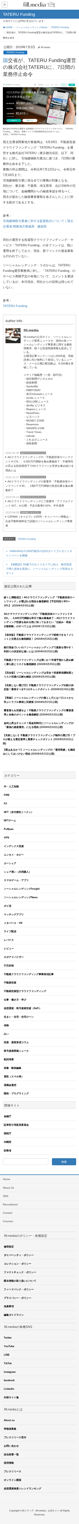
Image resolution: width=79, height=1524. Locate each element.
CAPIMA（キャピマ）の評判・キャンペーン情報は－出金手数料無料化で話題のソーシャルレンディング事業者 (38, 521)
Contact (7, 1212)
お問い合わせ (11, 1445)
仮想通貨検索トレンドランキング (22, 1488)
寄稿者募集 (10, 1428)
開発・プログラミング (16, 1093)
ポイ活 (7, 905)
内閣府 (7, 1142)
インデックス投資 (14, 846)
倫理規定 (9, 1246)
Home (6, 1179)
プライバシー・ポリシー (17, 1298)
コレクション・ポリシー (17, 1263)
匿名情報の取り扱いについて (20, 1280)
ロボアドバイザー (14, 957)
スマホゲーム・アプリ (16, 880)
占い (6, 1033)
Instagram (10, 1371)
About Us (8, 1187)
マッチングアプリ (14, 914)
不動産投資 (10, 982)
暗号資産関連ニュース (16, 1050)
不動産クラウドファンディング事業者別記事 (29, 974)
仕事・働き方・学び (15, 999)
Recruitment (10, 1204)
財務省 (7, 1150)
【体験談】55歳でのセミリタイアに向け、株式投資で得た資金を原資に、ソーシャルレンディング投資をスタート (39, 569)
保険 (6, 1025)
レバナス (9, 940)
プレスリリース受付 (15, 1437)
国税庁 (7, 1133)
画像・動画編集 (12, 1068)
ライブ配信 (10, 931)
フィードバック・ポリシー (19, 1289)
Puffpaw (8, 829)
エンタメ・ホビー (14, 854)
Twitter (8, 1337)
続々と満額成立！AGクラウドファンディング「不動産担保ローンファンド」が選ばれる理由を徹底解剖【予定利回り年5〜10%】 (39, 601)
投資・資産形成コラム (16, 1042)
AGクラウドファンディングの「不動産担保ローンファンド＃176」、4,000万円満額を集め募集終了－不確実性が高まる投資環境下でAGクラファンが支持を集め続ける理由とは (39, 464)
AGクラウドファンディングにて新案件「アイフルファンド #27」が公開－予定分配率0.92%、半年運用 (39, 503)
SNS (5, 1196)
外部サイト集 (11, 1397)
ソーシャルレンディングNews (21, 897)
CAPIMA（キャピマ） (30, 512)
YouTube (9, 1346)
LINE (7, 1354)
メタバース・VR (13, 923)
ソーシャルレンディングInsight (22, 888)
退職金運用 (10, 1085)
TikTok (8, 1363)
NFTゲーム (10, 820)
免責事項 (9, 1306)
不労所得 (9, 965)
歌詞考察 (9, 1059)
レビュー (9, 948)
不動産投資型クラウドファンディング (25, 991)
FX (5, 803)
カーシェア (10, 863)
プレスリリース (12, 1471)
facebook (9, 1380)
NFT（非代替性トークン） (19, 812)
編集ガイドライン (14, 1314)
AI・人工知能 (11, 786)
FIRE (7, 795)
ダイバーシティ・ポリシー (19, 1255)
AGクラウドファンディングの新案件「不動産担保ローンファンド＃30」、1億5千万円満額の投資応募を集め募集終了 (39, 486)
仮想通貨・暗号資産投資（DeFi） (23, 1008)
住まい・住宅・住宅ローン (19, 1016)
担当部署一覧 (11, 1454)
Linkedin (9, 1388)
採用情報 (9, 1462)
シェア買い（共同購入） (17, 871)
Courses (8, 1221)
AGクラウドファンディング (33, 453)
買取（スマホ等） (14, 1076)
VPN (6, 837)
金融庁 (7, 1116)
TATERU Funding (15, 52)
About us (9, 1420)
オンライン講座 (12, 1480)
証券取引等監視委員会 (16, 1124)
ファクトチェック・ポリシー (20, 1272)
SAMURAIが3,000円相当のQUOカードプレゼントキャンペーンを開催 (39, 553)
